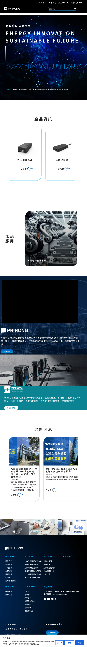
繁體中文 (74, 3)
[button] (81, 8)
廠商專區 (43, 3)
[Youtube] (48, 601)
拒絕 (69, 642)
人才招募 (52, 3)
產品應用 (29, 559)
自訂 (58, 642)
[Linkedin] (52, 601)
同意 (79, 642)
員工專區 (62, 3)
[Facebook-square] (45, 601)
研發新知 (67, 559)
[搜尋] (75, 8)
